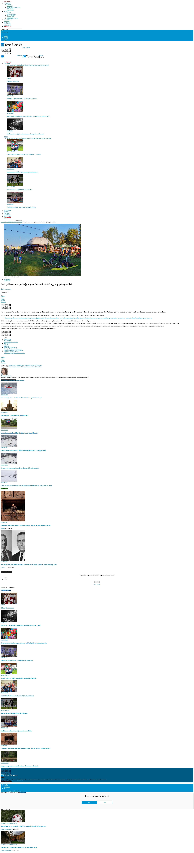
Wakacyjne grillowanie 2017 (10, 347)
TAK (89, 802)
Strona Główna (4, 222)
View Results (97, 584)
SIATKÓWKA (10, 17)
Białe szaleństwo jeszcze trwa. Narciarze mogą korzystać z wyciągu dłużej (23, 450)
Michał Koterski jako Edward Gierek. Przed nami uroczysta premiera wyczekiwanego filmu (29, 564)
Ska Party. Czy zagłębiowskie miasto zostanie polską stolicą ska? (25, 134)
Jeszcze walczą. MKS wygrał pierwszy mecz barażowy (22, 172)
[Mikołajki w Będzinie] (15, 76)
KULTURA (7, 22)
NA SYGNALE (8, 19)
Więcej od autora (20, 380)
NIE (105, 802)
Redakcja (3, 528)
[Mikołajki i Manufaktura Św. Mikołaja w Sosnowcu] (15, 94)
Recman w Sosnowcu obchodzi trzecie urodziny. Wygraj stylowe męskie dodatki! (26, 525)
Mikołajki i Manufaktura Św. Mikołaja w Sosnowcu (22, 98)
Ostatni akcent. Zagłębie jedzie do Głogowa (19, 189)
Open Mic (6, 344)
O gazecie (6, 38)
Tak (6, 577)
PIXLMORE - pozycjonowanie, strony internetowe (43, 791)
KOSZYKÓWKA (11, 14)
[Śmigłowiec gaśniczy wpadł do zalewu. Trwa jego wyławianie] (9, 761)
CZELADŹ (9, 6)
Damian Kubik (7, 339)
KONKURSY (7, 23)
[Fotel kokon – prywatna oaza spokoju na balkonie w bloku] (13, 843)
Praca (5, 40)
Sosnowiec (6, 346)
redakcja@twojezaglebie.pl (17, 780)
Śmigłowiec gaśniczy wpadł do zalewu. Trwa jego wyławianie (19, 766)
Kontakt (6, 36)
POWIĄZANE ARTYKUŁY (8, 380)
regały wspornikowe (71, 791)
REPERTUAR (7, 25)
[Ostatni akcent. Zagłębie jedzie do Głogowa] (15, 185)
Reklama (6, 37)
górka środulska (7, 340)
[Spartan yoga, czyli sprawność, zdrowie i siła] (9, 411)
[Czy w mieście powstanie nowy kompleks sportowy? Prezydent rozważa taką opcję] (9, 481)
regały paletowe (80, 791)
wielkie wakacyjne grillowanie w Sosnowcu (14, 353)
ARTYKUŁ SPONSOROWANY (9, 823)
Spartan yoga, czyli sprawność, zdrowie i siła (14, 415)
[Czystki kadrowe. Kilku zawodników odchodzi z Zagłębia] (15, 150)
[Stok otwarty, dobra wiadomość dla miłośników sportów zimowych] (9, 393)
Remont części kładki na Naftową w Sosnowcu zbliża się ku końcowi (25, 366)
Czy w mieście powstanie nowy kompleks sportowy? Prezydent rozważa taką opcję (26, 485)
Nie (6, 579)
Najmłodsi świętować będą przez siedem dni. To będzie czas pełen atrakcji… (29, 116)
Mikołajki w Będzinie (13, 81)
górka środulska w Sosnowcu (11, 342)
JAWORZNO (10, 8)
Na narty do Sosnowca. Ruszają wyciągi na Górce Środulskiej (20, 468)
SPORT (5, 11)
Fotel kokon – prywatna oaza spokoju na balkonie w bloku (19, 847)
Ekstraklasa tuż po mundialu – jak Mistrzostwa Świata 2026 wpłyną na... (23, 826)
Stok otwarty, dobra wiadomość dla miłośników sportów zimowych (21, 398)
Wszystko (9, 65)
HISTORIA (6, 21)
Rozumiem (23, 792)
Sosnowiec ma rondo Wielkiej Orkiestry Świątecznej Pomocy (19, 433)
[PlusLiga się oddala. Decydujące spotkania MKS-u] (15, 202)
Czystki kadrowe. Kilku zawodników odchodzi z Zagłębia (24, 154)
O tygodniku (7, 787)
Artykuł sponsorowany (6, 829)
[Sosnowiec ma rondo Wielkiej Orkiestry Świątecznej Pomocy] (9, 428)
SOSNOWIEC (10, 10)
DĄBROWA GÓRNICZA (13, 7)
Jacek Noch (6, 343)
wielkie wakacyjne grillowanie (11, 351)
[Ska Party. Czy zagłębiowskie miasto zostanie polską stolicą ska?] (15, 129)
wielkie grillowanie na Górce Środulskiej (13, 350)
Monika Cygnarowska (6, 289)
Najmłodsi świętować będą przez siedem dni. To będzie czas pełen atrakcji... (24, 643)
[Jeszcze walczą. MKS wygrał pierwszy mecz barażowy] (15, 167)
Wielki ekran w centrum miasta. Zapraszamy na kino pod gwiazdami (25, 365)
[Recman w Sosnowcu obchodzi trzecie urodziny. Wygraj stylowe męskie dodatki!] (13, 521)
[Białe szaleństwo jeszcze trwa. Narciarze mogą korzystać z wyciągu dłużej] (9, 446)
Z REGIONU (7, 3)
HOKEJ (9, 12)
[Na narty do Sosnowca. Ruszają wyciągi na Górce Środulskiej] (9, 463)
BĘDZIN (9, 4)
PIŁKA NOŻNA (11, 15)
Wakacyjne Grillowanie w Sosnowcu (12, 348)
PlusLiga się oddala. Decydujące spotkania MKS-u (21, 207)
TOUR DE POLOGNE (12, 18)
